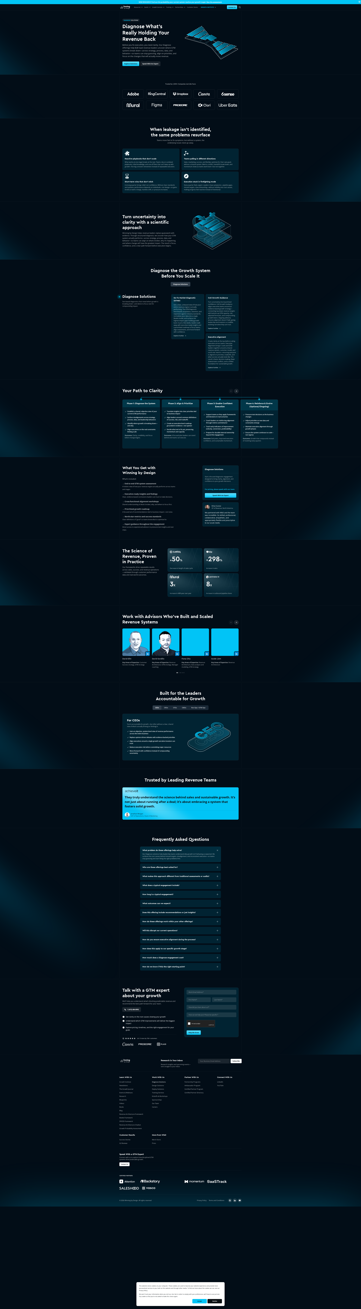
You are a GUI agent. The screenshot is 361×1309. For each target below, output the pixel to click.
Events (146, 7)
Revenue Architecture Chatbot (130, 1125)
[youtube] (240, 1200)
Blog (120, 1111)
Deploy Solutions (158, 1089)
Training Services (158, 1093)
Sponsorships (157, 1100)
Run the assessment (214, 2)
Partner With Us (192, 1077)
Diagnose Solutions (159, 1082)
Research (122, 1096)
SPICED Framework (126, 1121)
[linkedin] (235, 1200)
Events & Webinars (126, 1093)
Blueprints (123, 1100)
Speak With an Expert (150, 64)
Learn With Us (125, 1077)
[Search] (240, 7)
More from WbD (159, 1135)
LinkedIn (220, 1082)
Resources (137, 7)
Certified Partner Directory (194, 1093)
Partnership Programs (192, 1082)
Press (154, 1143)
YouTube (220, 1085)
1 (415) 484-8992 (133, 1009)
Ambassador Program (192, 1085)
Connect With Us (224, 1077)
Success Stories (124, 1140)
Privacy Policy (202, 1200)
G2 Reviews (123, 1143)
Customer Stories (192, 7)
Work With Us (158, 1077)
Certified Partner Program (194, 1089)
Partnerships (179, 7)
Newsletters (123, 1085)
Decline (214, 1301)
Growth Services (157, 7)
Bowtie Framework (126, 1118)
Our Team (155, 1103)
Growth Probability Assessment (130, 1128)
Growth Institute (125, 1082)
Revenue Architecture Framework (131, 1114)
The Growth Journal (126, 1089)
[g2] (230, 1200)
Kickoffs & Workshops (160, 1096)
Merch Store (156, 1140)
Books (121, 1107)
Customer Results (127, 1135)
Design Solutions (158, 1085)
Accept (199, 1301)
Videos (121, 1103)
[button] (177, 673)
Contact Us (232, 7)
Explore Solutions (130, 64)
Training (168, 7)
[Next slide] (236, 391)
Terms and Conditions (216, 1200)
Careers (155, 1107)
